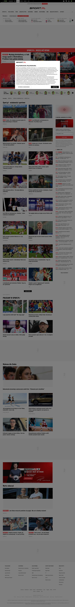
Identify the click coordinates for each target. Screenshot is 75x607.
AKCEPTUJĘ (55, 87)
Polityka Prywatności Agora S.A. (44, 84)
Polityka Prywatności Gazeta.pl (31, 84)
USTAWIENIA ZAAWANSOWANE (24, 86)
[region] (37, 75)
